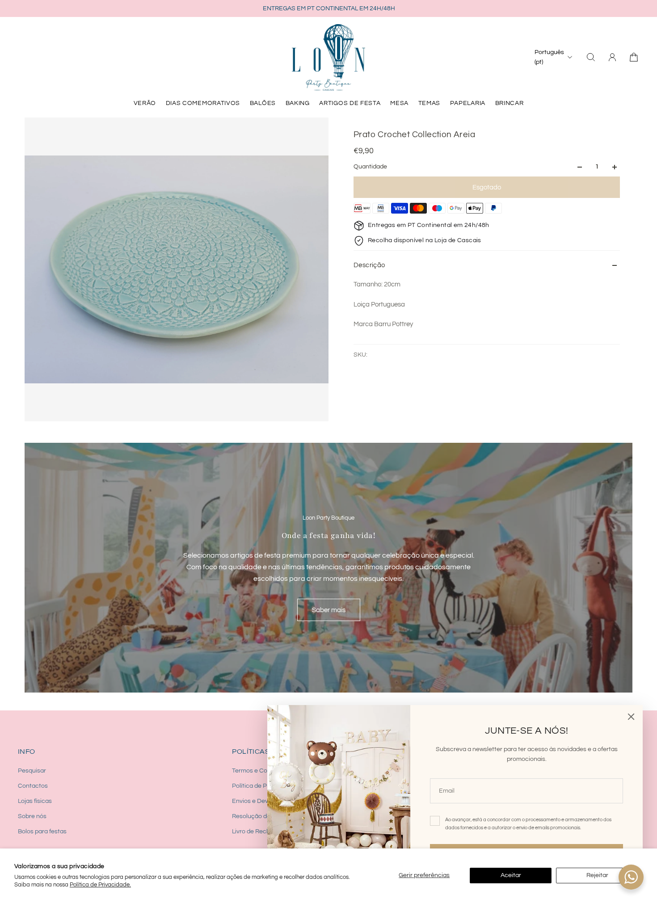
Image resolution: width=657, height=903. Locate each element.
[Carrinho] (633, 57)
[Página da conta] (612, 57)
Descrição (369, 265)
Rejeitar (597, 875)
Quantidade (370, 167)
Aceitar (511, 875)
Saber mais (328, 609)
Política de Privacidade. (100, 885)
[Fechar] (631, 717)
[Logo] (328, 57)
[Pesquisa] (591, 57)
